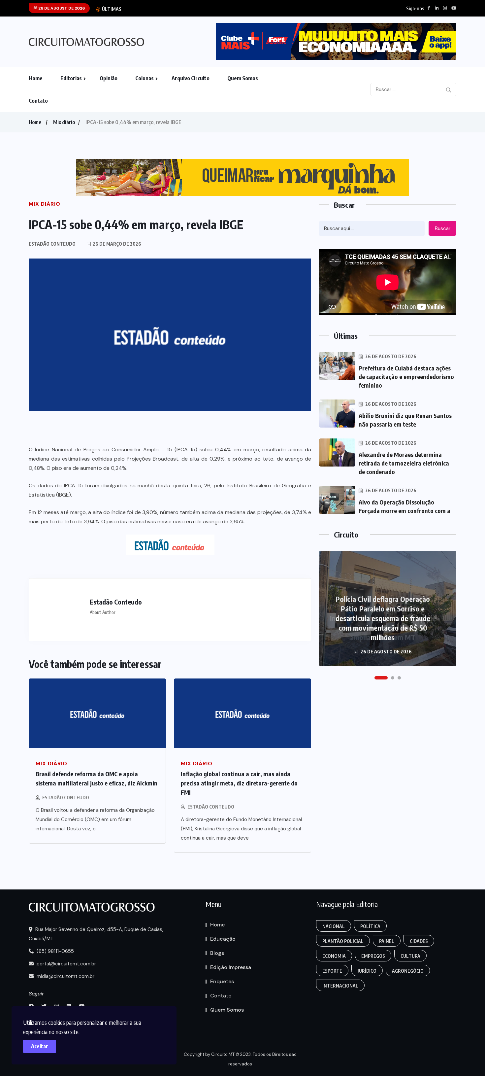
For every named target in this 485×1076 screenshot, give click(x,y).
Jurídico (367, 971)
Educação (223, 938)
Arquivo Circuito (191, 78)
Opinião (108, 78)
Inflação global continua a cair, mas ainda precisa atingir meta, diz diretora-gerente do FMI (239, 783)
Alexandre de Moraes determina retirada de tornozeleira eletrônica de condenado (404, 463)
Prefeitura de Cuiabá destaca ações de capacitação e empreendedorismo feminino (406, 376)
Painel (386, 941)
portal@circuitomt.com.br (65, 963)
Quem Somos (242, 78)
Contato (38, 100)
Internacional (340, 986)
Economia (334, 956)
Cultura (410, 956)
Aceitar (39, 1046)
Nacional (333, 926)
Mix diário (64, 122)
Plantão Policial (343, 941)
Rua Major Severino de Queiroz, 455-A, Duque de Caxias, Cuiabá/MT (96, 934)
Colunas (144, 78)
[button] (381, 677)
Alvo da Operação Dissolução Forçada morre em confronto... (202, 9)
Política (370, 926)
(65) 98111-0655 (54, 951)
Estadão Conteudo (65, 797)
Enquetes (222, 981)
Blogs (217, 953)
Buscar (442, 228)
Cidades (419, 941)
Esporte (332, 971)
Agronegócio (408, 971)
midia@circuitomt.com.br (64, 976)
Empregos (373, 956)
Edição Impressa (230, 967)
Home (36, 78)
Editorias (71, 78)
